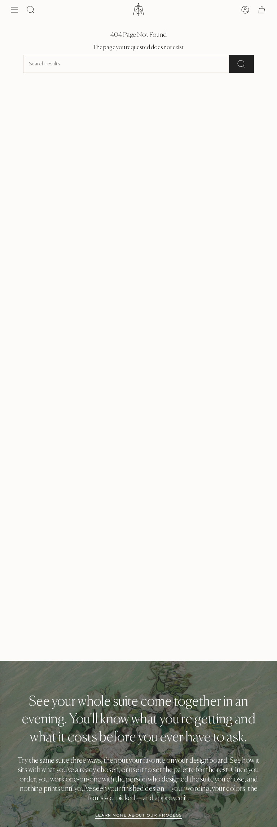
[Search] (241, 64)
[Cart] (262, 9)
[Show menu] (14, 9)
